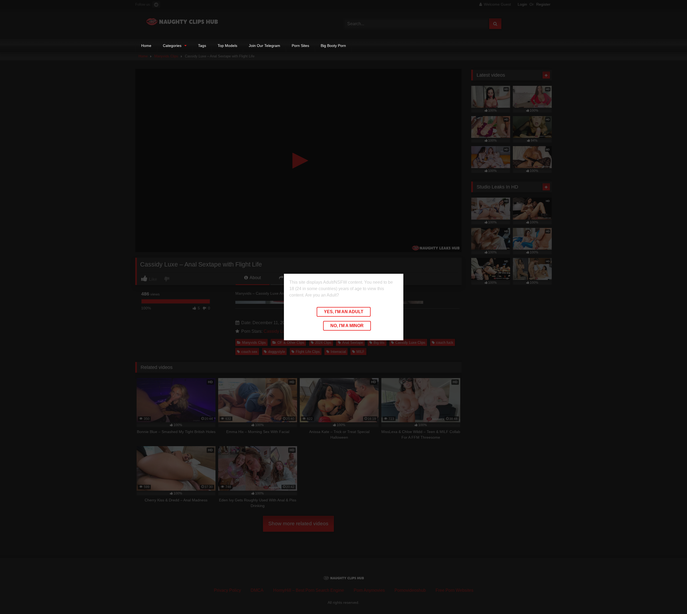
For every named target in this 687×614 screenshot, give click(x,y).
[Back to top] (670, 598)
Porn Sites (300, 45)
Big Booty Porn (333, 45)
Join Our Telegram (264, 45)
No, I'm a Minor (347, 325)
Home (146, 45)
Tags (202, 45)
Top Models (227, 45)
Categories (172, 45)
